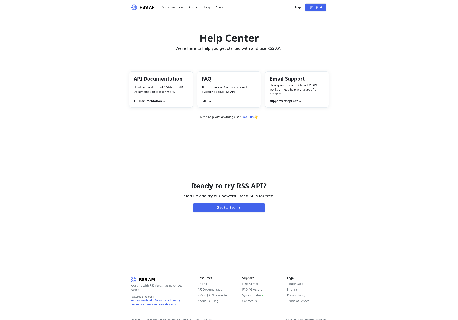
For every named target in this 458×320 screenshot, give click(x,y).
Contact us (249, 301)
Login (299, 7)
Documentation (172, 7)
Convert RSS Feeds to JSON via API (152, 304)
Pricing (193, 7)
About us (204, 301)
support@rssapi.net (284, 101)
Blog (207, 7)
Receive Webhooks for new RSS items (154, 300)
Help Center (250, 284)
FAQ (205, 101)
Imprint (292, 289)
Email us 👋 (249, 117)
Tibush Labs (295, 284)
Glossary (256, 289)
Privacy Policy (296, 295)
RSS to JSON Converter (213, 295)
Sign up (313, 7)
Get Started (226, 207)
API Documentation (148, 101)
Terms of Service (298, 301)
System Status (252, 295)
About (220, 7)
